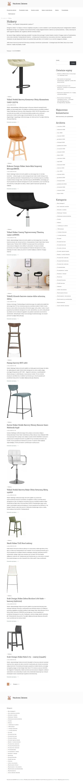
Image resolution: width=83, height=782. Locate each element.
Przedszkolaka (65, 10)
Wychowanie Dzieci (62, 293)
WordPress (67, 779)
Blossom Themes (54, 779)
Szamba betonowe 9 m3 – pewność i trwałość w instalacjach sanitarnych (66, 87)
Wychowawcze (11, 13)
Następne (15, 684)
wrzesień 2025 (61, 148)
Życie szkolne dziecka (63, 305)
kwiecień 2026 (61, 129)
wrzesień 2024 (61, 187)
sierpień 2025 (61, 152)
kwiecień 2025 (61, 164)
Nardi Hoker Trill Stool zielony (19, 543)
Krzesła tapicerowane (63, 251)
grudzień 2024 (61, 177)
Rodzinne (59, 277)
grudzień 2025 (61, 139)
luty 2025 (59, 171)
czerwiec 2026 (61, 126)
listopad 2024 (61, 180)
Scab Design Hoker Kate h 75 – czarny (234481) (26, 657)
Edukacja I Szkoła (62, 213)
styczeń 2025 (60, 174)
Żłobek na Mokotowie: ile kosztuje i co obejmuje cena (66, 74)
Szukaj (57, 60)
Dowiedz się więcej (11, 122)
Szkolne (57, 10)
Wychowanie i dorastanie (64, 296)
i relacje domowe (62, 232)
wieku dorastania (62, 289)
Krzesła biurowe (61, 245)
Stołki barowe (61, 283)
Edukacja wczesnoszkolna (64, 216)
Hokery (10, 96)
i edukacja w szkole (62, 225)
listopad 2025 (61, 142)
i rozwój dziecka (61, 235)
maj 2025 (59, 161)
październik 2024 (62, 184)
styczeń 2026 (60, 136)
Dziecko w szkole (35, 10)
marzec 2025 (60, 168)
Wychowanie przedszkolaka (64, 299)
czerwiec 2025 (61, 158)
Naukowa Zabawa (20, 3)
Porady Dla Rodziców (63, 261)
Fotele (59, 219)
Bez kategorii (60, 203)
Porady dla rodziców (11, 10)
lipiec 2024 (60, 193)
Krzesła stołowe (61, 248)
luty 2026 (59, 132)
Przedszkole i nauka (23, 10)
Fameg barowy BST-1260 (17, 363)
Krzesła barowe (61, 241)
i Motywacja (60, 229)
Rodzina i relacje (61, 273)
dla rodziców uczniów (63, 206)
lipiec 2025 (60, 155)
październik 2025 (62, 145)
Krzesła (59, 238)
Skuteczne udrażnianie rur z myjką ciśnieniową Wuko (66, 93)
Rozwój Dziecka (61, 280)
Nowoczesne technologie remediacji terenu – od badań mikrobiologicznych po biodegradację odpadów (65, 100)
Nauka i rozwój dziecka (47, 10)
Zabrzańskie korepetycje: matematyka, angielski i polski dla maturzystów (66, 80)
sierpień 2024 (61, 190)
